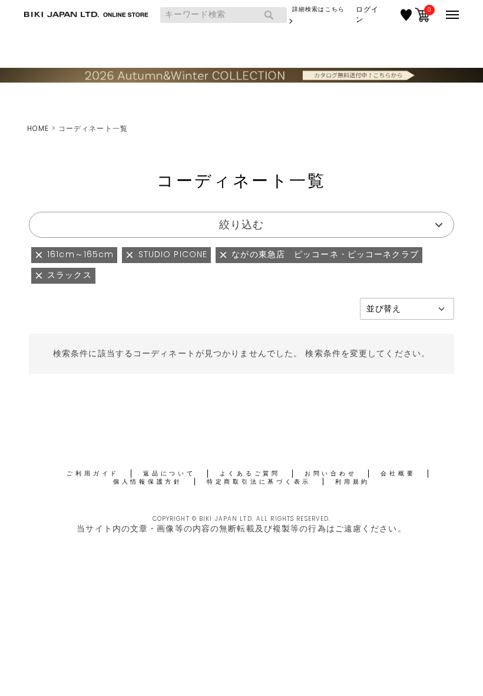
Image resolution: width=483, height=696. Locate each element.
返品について (169, 473)
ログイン (367, 14)
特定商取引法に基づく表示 (259, 481)
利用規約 (352, 481)
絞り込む (241, 224)
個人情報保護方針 (148, 481)
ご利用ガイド (93, 473)
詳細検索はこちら (318, 9)
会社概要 (398, 473)
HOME (38, 128)
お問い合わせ (331, 473)
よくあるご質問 (250, 473)
